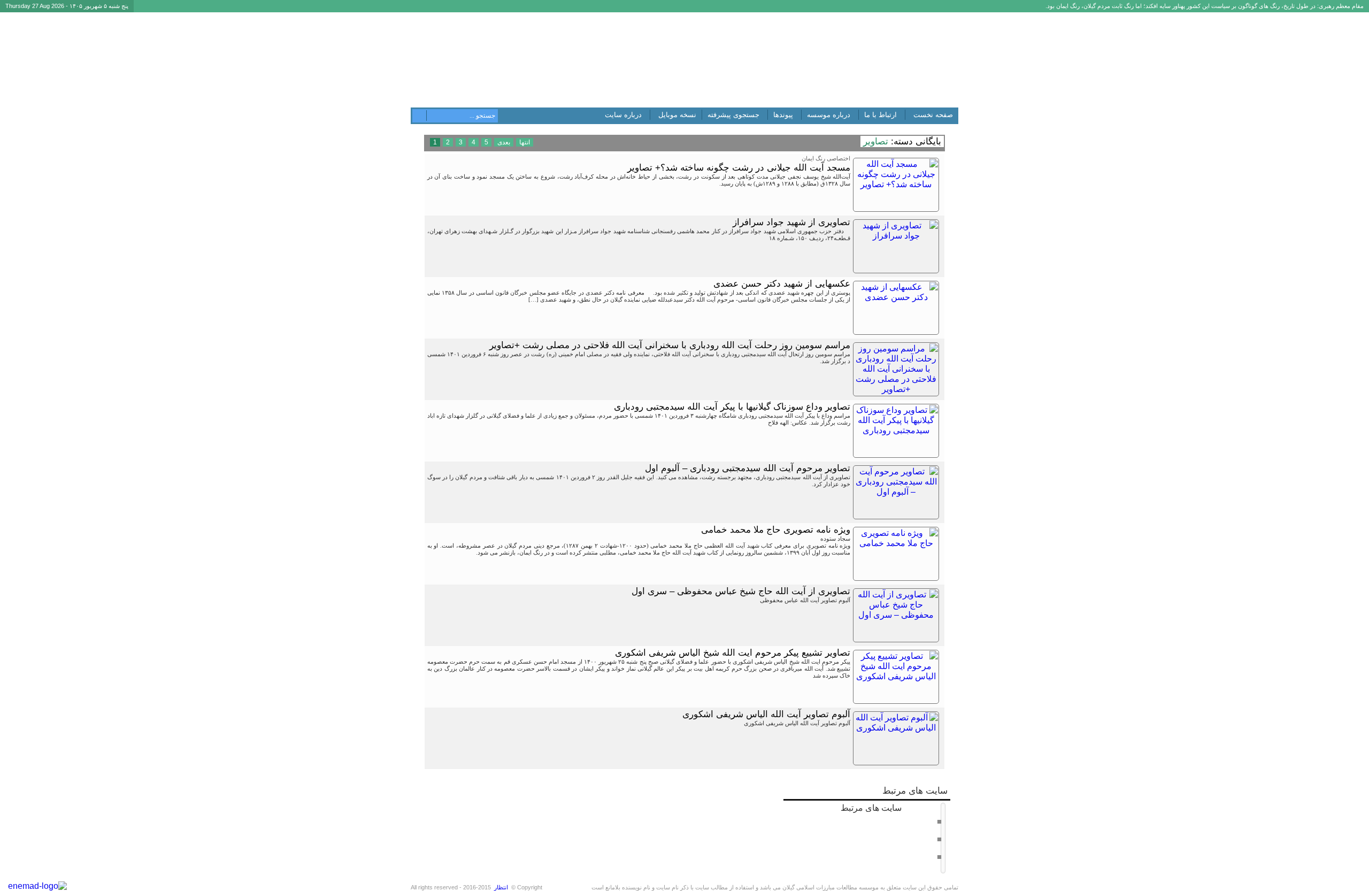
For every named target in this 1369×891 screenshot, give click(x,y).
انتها (524, 142)
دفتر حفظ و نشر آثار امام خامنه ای (893, 821)
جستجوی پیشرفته (733, 115)
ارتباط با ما (880, 115)
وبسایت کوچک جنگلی (909, 856)
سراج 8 (926, 838)
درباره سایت (623, 115)
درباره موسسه (828, 115)
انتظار (501, 887)
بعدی (503, 142)
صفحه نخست (933, 115)
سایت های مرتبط (888, 831)
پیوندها (783, 115)
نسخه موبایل (677, 115)
